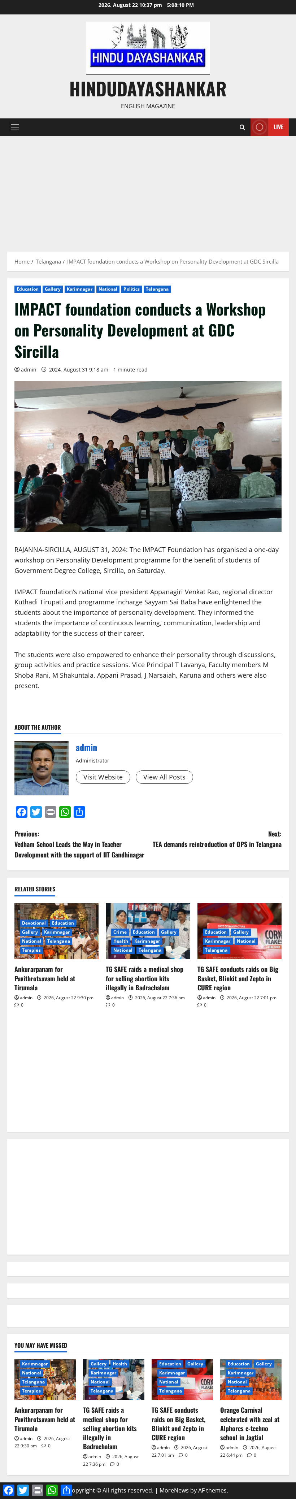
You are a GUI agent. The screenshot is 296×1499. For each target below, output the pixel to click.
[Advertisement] (148, 190)
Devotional (34, 923)
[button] (15, 127)
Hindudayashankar (148, 88)
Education (28, 289)
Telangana (157, 289)
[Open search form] (242, 127)
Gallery (53, 289)
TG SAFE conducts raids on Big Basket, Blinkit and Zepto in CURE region (237, 978)
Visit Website (103, 777)
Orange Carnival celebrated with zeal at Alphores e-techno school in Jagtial (249, 1423)
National (108, 289)
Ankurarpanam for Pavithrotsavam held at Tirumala (44, 978)
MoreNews (174, 1490)
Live (278, 126)
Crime (120, 932)
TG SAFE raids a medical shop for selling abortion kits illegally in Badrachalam (144, 978)
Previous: (79, 844)
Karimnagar (79, 289)
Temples (31, 950)
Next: (217, 839)
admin (28, 369)
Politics (131, 289)
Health (120, 941)
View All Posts (164, 777)
